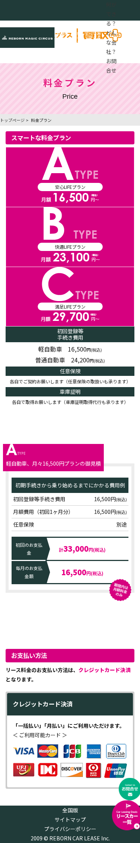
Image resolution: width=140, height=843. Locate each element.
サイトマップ (70, 819)
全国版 (70, 810)
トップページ (12, 120)
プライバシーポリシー (70, 829)
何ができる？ (111, 14)
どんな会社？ (111, 42)
